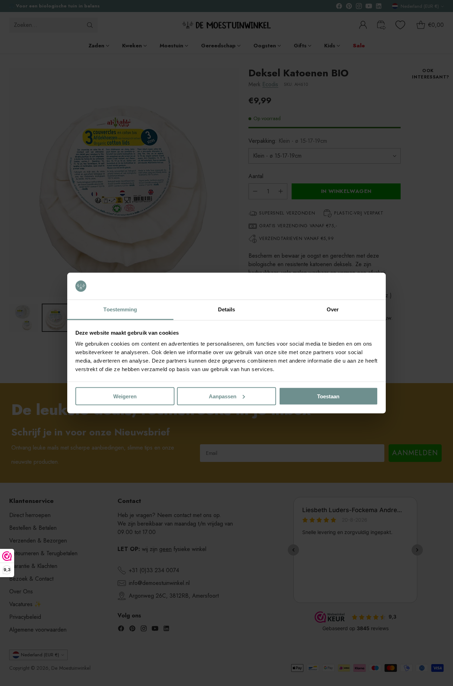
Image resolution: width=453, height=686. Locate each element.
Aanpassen (222, 396)
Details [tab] (226, 309)
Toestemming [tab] (120, 309)
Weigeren (125, 396)
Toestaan (328, 396)
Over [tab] (333, 309)
